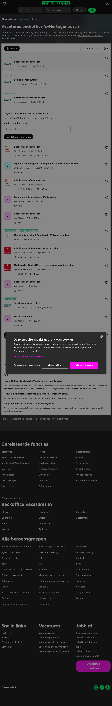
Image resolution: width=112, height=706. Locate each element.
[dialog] (56, 353)
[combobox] (101, 336)
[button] (56, 356)
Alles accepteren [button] (84, 365)
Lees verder (33, 351)
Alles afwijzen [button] (55, 365)
